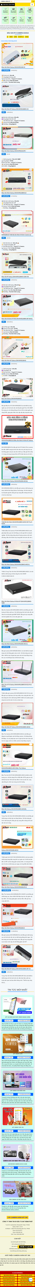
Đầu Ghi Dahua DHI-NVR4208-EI (11, 398)
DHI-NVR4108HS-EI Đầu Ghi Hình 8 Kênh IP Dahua (17, 440)
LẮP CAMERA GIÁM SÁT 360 (17, 1217)
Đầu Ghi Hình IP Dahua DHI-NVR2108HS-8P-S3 (16, 969)
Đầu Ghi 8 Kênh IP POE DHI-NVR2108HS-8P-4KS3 (17, 318)
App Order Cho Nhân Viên (17, 1090)
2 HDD (15, 36)
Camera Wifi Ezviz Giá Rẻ (9, 1280)
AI (7, 36)
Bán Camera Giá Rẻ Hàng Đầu (17, 1199)
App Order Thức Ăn (17, 1127)
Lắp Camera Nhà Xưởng (26, 1285)
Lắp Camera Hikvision (9, 1275)
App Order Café (17, 1053)
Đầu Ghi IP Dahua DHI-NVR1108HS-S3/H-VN (15, 276)
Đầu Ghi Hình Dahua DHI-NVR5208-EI (13, 928)
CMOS (11, 36)
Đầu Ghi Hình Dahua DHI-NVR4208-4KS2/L (15, 481)
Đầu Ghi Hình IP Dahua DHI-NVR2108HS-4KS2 (16, 727)
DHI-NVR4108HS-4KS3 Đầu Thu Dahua (14, 768)
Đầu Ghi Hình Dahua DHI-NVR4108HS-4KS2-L (16, 564)
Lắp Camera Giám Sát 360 (26, 1280)
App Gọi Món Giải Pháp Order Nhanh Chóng (17, 1017)
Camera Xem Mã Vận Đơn (9, 1282)
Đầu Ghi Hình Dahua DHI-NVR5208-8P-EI (14, 887)
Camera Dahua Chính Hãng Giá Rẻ (9, 41)
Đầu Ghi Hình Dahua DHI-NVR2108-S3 (13, 67)
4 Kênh (26, 36)
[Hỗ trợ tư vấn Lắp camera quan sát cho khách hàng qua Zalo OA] (31, 1280)
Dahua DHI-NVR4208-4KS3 (10, 850)
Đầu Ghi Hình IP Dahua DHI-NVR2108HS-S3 (15, 109)
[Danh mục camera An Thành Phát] (32, 4)
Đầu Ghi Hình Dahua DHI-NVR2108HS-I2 (14, 193)
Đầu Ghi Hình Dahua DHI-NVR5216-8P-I (14, 151)
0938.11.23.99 (26, 1247)
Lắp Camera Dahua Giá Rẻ (9, 1277)
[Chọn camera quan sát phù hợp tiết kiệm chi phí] (32, 15)
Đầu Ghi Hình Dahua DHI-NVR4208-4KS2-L (15, 644)
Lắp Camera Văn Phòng (8, 1285)
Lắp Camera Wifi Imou (26, 1277)
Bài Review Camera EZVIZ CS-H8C (17, 1164)
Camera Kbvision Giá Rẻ (26, 1275)
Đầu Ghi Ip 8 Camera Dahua (18, 33)
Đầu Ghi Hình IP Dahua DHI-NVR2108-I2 (14, 360)
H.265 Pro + (21, 36)
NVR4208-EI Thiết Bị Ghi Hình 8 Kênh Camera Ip (16, 234)
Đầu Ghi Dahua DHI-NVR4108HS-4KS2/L (14, 809)
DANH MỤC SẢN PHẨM (8, 4)
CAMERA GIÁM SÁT (6, 1)
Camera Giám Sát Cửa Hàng (26, 1282)
